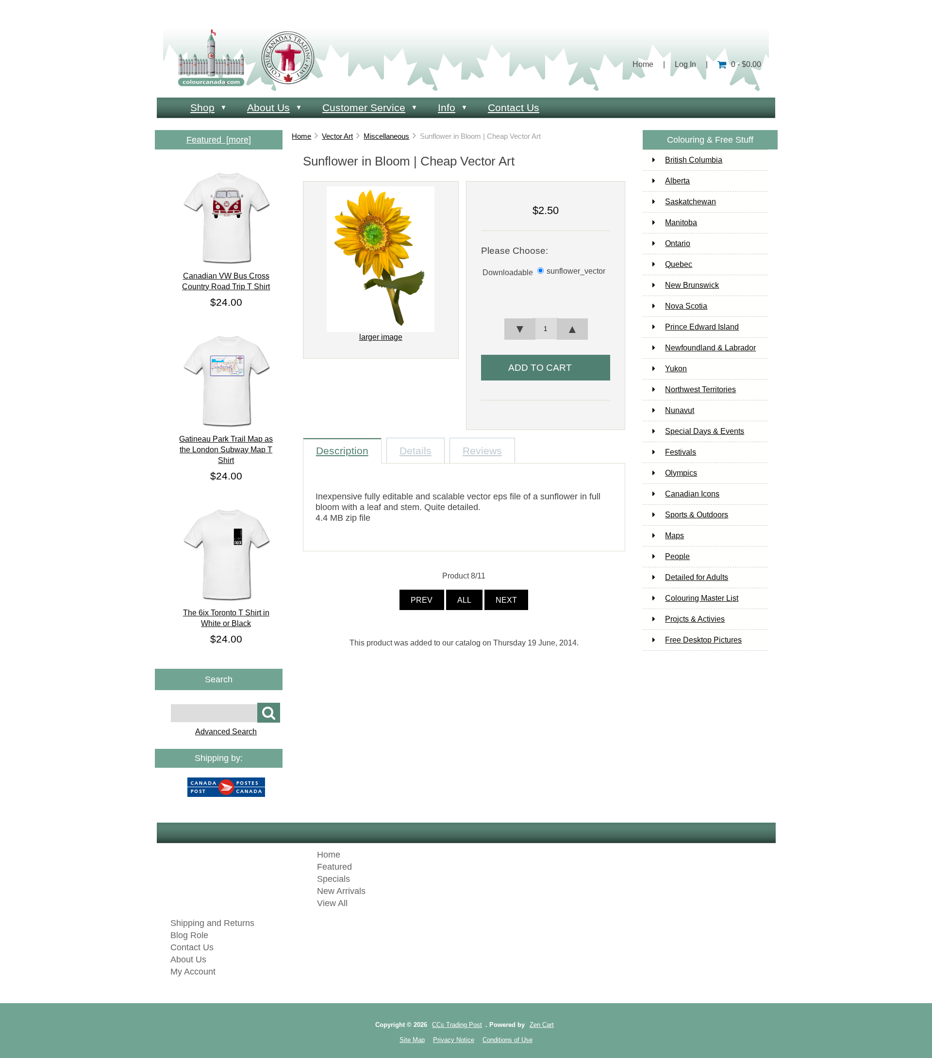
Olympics (681, 473)
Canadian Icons (692, 494)
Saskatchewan (690, 202)
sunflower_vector (576, 271)
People (677, 556)
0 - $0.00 (746, 64)
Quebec (678, 264)
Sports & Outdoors (696, 515)
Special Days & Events (704, 431)
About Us (268, 107)
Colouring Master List (701, 598)
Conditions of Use (508, 1039)
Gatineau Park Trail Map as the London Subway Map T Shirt (226, 449)
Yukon (676, 368)
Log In (685, 64)
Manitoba (681, 222)
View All (332, 903)
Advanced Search (226, 731)
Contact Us (513, 107)
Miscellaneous (386, 136)
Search (219, 679)
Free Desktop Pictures (703, 640)
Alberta (677, 181)
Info (446, 107)
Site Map (412, 1039)
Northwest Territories (700, 389)
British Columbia (693, 160)
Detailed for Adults (696, 577)
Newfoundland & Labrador (710, 348)
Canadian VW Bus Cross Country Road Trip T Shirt (226, 281)
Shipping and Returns (212, 923)
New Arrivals (341, 891)
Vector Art (337, 136)
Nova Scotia (686, 306)
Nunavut (679, 410)
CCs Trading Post (457, 1024)
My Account (193, 971)
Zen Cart (542, 1024)
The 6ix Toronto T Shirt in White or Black (226, 618)
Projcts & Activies (695, 619)
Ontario (677, 243)
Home (642, 64)
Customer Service (363, 107)
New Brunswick (692, 285)
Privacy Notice (453, 1039)
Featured (334, 867)
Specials (333, 879)
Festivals (680, 452)
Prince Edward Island (702, 327)
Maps (674, 535)
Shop (202, 107)
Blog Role (189, 935)
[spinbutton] (546, 328)
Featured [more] (218, 140)
